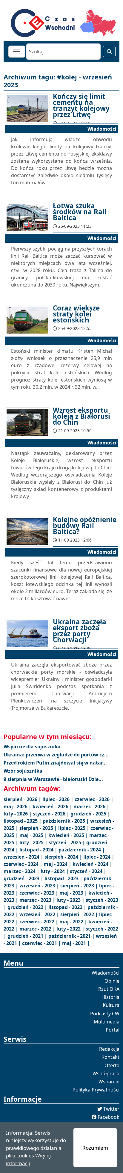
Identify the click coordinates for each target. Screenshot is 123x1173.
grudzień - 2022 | (27, 907)
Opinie (111, 981)
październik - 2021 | (72, 936)
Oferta (111, 1065)
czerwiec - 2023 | (39, 892)
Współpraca (106, 1073)
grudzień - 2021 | (27, 936)
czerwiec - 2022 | (39, 921)
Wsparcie (109, 1081)
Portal (112, 1029)
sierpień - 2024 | (63, 857)
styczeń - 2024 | (88, 871)
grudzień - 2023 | (24, 878)
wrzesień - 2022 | (39, 914)
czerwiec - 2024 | (24, 864)
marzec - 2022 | (37, 928)
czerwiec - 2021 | (42, 943)
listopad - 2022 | (67, 907)
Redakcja (109, 1049)
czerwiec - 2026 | (94, 799)
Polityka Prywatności (96, 1089)
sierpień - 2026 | (23, 799)
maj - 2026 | (18, 806)
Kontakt (110, 1057)
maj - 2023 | (73, 892)
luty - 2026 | (18, 813)
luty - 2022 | (71, 928)
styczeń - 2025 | (67, 842)
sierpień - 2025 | (38, 828)
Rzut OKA (108, 989)
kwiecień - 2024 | (92, 864)
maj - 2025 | (33, 835)
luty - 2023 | (71, 900)
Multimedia (106, 1021)
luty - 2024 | (55, 871)
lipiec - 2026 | (58, 799)
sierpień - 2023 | (79, 885)
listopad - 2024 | (39, 849)
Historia (110, 997)
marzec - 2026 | (91, 806)
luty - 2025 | (34, 842)
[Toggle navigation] (16, 52)
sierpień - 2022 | (79, 914)
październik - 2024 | (82, 849)
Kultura (111, 1005)
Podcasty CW (104, 1013)
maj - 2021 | (76, 943)
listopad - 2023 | (64, 878)
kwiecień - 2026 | (53, 806)
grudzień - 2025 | (90, 813)
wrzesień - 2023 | (39, 885)
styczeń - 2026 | (51, 813)
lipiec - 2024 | (98, 857)
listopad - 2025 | (23, 821)
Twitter (111, 1109)
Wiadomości (105, 973)
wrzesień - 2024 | (24, 857)
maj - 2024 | (58, 864)
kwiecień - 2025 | (68, 835)
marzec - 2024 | (22, 871)
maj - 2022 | (73, 921)
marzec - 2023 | (37, 900)
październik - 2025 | (66, 821)
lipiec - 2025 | (74, 828)
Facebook (108, 1117)
